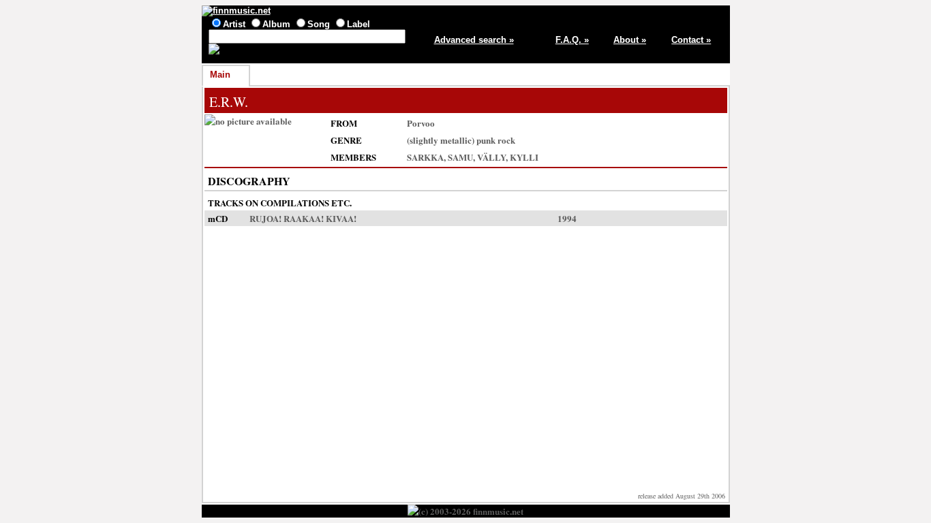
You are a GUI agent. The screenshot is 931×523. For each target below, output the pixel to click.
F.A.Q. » (572, 40)
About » (629, 40)
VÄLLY (491, 156)
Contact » (691, 40)
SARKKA (425, 156)
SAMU (460, 156)
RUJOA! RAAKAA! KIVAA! (302, 218)
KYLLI (524, 156)
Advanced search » (474, 40)
